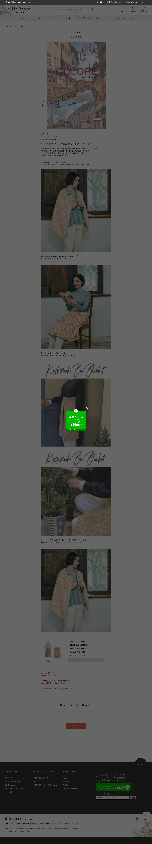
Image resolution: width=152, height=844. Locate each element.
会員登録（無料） (131, 2)
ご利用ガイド (101, 2)
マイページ (144, 2)
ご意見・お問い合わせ (114, 2)
